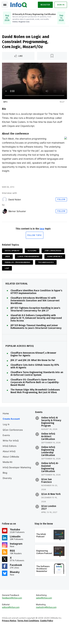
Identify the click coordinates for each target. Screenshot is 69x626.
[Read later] (52, 56)
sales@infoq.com (44, 598)
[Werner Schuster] (4, 211)
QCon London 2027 (48, 507)
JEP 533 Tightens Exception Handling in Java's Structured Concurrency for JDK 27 (35, 309)
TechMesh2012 (46, 262)
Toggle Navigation (5, 5)
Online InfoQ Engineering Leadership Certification (48, 451)
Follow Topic (34, 235)
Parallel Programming (17, 262)
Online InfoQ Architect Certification (48, 437)
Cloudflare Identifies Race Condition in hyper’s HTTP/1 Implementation (36, 292)
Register (45, 5)
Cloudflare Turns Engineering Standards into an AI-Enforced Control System (37, 373)
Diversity (7, 478)
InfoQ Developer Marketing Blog (17, 470)
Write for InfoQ (11, 440)
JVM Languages (52, 250)
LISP (7, 268)
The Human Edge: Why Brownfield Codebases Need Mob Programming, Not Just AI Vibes (35, 391)
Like (20, 56)
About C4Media (11, 456)
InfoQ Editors (9, 446)
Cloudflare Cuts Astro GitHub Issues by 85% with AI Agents (35, 366)
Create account (11, 418)
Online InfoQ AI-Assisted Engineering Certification (50, 467)
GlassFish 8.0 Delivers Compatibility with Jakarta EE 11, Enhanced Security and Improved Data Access (36, 318)
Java (42, 228)
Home (6, 413)
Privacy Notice (9, 620)
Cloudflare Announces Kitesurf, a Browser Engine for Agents (33, 354)
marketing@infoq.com (46, 607)
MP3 (5, 102)
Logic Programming (28, 256)
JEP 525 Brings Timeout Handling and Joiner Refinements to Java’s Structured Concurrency (36, 327)
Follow (61, 199)
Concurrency (54, 256)
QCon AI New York (50, 494)
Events (6, 435)
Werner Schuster (17, 211)
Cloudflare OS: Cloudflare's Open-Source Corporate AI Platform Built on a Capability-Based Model (35, 382)
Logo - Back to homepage (18, 4)
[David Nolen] (4, 199)
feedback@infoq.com (12, 598)
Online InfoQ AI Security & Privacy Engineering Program (51, 421)
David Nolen (14, 199)
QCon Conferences (13, 430)
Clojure (32, 250)
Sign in (60, 5)
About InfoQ (9, 451)
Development (12, 250)
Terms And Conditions (28, 620)
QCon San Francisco (46, 480)
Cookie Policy (46, 620)
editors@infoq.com (10, 607)
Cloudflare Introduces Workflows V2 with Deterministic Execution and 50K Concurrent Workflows (35, 301)
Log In (6, 424)
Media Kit (7, 462)
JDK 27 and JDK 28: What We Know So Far (33, 360)
